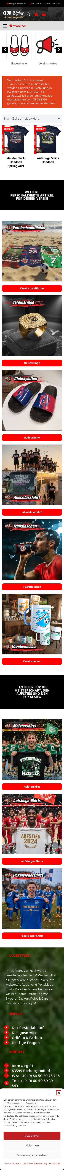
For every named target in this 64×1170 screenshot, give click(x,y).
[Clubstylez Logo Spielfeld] (14, 14)
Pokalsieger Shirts (32, 935)
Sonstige (18, 63)
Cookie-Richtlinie (12, 1163)
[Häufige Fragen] (8, 1042)
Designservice (25, 1032)
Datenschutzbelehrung (35, 1163)
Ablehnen (32, 1145)
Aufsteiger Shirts (32, 861)
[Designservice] (8, 1032)
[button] (58, 1093)
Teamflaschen (32, 586)
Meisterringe (32, 362)
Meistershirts (32, 786)
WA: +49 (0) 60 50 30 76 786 (36, 1075)
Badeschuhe (32, 437)
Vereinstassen (32, 661)
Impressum (54, 1163)
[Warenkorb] (44, 14)
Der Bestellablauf (28, 1027)
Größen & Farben (27, 1037)
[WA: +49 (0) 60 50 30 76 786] (8, 1075)
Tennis (47, 63)
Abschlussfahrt (32, 512)
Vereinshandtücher (32, 288)
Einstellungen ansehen (32, 1155)
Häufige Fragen (26, 1042)
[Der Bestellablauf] (8, 1027)
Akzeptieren (32, 1135)
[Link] (36, 14)
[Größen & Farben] (8, 1037)
